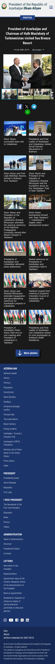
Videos (6, 527)
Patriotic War (9, 414)
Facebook (16, 620)
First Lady (8, 492)
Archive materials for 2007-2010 (19, 637)
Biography (8, 487)
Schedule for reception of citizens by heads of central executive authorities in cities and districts (14, 604)
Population (8, 387)
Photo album (9, 461)
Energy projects (10, 429)
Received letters (10, 574)
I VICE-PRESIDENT (13, 499)
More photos (31, 353)
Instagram (5, 620)
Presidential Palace (11, 548)
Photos (7, 522)
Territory (7, 383)
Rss (27, 620)
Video (6, 465)
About (6, 634)
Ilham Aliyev (32, 8)
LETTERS (8, 561)
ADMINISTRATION (13, 534)
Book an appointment (13, 593)
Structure (7, 544)
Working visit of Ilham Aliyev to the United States (13, 452)
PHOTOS (27, 17)
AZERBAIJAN (10, 368)
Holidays (7, 402)
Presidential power (11, 478)
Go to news (36, 50)
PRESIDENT (9, 473)
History (7, 378)
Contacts (7, 553)
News (6, 517)
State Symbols (10, 397)
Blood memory (10, 424)
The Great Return (11, 419)
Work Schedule (10, 482)
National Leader (10, 373)
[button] (51, 71)
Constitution (9, 392)
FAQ (5, 631)
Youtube (11, 620)
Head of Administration (13, 539)
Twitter (22, 620)
